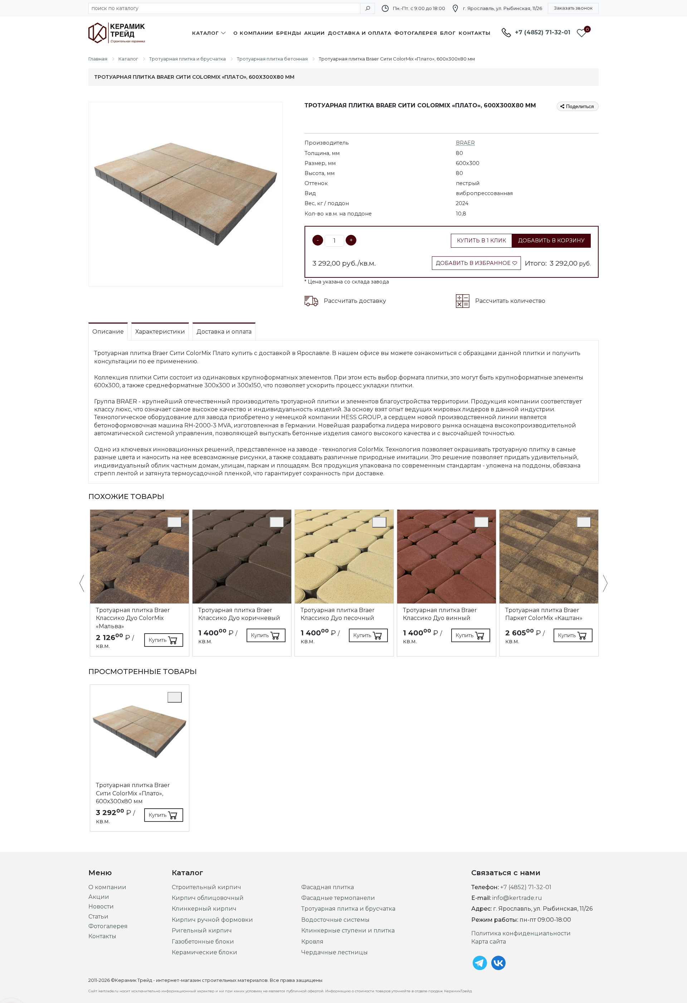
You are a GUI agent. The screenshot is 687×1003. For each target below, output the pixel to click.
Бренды (288, 33)
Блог (448, 33)
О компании (253, 33)
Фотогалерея (415, 33)
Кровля (312, 941)
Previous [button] (85, 584)
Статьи (98, 916)
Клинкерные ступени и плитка (348, 930)
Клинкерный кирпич (204, 908)
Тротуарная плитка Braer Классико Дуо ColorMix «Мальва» (133, 618)
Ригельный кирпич (202, 930)
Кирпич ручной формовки (212, 919)
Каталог (205, 33)
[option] (139, 582)
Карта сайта (488, 941)
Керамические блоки (204, 952)
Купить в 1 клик (481, 240)
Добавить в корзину (551, 240)
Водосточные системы (335, 919)
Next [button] (602, 584)
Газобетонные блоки (203, 941)
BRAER (465, 143)
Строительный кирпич (206, 887)
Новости (101, 906)
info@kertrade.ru (517, 898)
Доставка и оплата (359, 33)
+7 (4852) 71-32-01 (542, 32)
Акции (314, 33)
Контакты (475, 33)
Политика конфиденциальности (521, 933)
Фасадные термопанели (338, 898)
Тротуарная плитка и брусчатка (348, 908)
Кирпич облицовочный (208, 898)
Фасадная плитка (327, 887)
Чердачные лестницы (334, 952)
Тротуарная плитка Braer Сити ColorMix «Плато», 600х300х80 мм (133, 793)
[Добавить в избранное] (174, 522)
